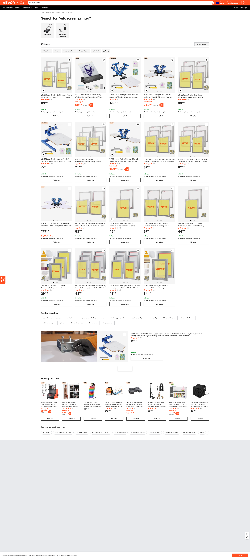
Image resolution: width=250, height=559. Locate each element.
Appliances (48, 12)
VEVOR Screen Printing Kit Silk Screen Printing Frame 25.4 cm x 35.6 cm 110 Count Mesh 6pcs (124, 288)
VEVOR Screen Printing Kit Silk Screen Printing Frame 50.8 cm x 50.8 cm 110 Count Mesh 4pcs (90, 225)
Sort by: (198, 44)
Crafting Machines (67, 12)
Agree (240, 555)
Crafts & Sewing (57, 12)
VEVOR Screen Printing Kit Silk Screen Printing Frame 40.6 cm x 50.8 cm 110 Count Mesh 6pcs (56, 97)
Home (42, 12)
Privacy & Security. (72, 555)
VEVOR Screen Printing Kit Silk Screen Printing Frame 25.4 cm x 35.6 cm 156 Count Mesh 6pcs (90, 288)
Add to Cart (56, 116)
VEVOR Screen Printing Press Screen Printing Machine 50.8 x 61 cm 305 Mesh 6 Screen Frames (193, 161)
